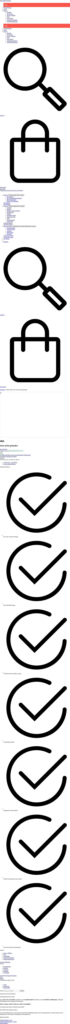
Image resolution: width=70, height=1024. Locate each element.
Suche (1, 990)
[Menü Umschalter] (0, 192)
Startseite (2, 389)
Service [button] (5, 11)
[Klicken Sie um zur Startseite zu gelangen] (35, 455)
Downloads (10, 18)
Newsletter (10, 14)
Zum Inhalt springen (5, 0)
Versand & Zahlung (12, 20)
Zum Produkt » (4, 1023)
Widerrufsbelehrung (12, 21)
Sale (6, 5)
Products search (4, 451)
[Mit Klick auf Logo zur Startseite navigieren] (35, 190)
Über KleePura (7, 7)
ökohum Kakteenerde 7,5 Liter (8, 1021)
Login (5, 9)
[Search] (1, 453)
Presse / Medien (11, 15)
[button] (35, 313)
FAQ (8, 17)
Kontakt (9, 12)
